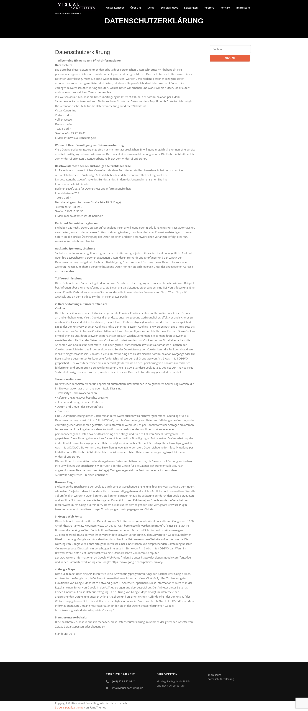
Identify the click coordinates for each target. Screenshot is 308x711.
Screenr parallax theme (69, 707)
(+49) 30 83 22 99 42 (124, 681)
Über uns (135, 7)
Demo (151, 7)
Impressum (243, 7)
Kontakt (225, 7)
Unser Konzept (115, 7)
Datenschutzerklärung (220, 679)
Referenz (209, 7)
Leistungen (191, 7)
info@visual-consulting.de (127, 688)
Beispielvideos (169, 7)
